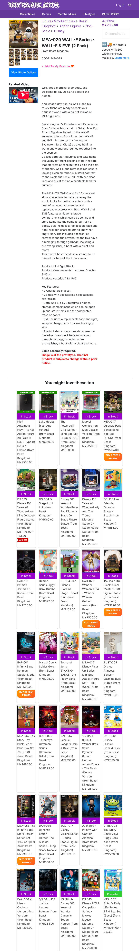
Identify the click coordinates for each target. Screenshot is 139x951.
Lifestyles (89, 14)
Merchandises (67, 14)
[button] (129, 5)
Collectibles (27, 14)
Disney (59, 31)
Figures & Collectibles (58, 21)
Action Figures (70, 26)
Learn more (122, 57)
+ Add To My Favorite (58, 66)
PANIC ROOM (110, 14)
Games (46, 14)
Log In (120, 5)
